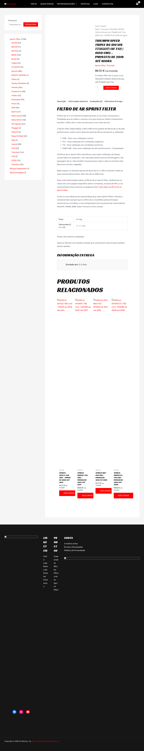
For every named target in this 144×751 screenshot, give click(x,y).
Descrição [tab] (61, 101)
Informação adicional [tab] (78, 101)
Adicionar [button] (68, 493)
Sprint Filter (100, 65)
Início (97, 26)
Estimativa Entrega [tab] (113, 101)
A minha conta (71, 544)
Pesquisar (12, 20)
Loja (45, 563)
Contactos (45, 583)
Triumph (104, 29)
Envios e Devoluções (73, 547)
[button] (76, 4)
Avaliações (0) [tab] (96, 101)
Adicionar (111, 88)
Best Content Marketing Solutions (45, 741)
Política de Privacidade (74, 550)
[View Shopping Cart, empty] (137, 4)
